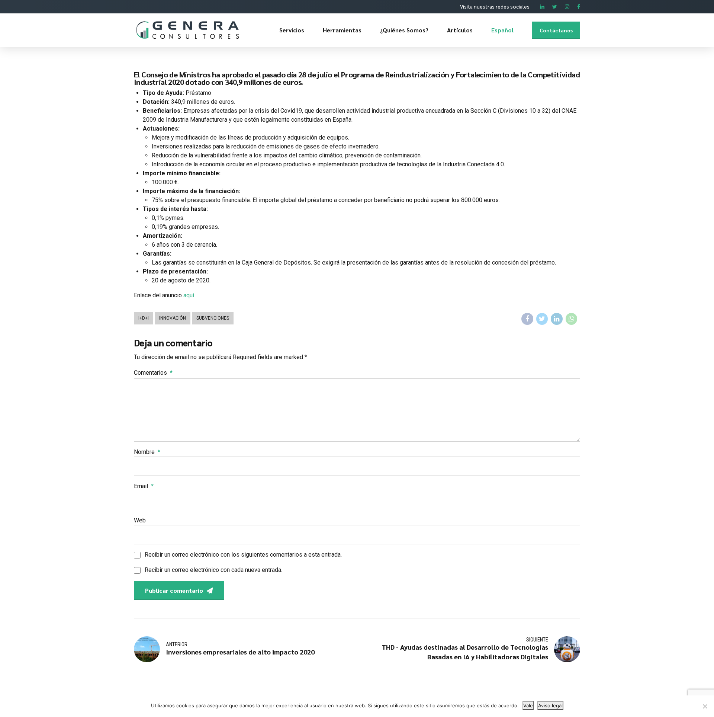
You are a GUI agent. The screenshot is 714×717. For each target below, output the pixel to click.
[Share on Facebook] (527, 319)
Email (144, 486)
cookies (185, 705)
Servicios (291, 30)
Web (140, 520)
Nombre (147, 451)
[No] (704, 706)
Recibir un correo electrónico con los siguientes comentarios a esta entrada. (243, 554)
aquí (188, 295)
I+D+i (143, 318)
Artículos (460, 30)
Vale (528, 705)
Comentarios (153, 372)
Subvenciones (212, 318)
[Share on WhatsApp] (572, 319)
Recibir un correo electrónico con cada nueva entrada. (213, 569)
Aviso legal (550, 705)
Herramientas (342, 30)
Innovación (172, 318)
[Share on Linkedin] (557, 319)
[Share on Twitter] (542, 319)
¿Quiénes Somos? (404, 30)
